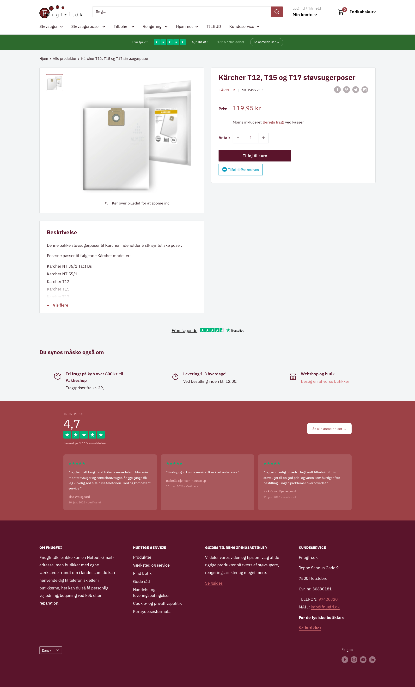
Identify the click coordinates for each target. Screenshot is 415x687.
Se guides (214, 583)
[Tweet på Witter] (355, 89)
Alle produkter (64, 58)
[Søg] (277, 11)
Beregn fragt (273, 121)
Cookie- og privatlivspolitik (157, 603)
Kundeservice (241, 26)
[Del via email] (364, 89)
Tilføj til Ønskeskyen (243, 169)
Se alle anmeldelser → (329, 429)
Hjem (43, 58)
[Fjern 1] (238, 138)
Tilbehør (121, 26)
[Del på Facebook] (337, 89)
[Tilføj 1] (263, 138)
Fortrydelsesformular (152, 611)
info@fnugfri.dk (325, 607)
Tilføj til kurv (255, 155)
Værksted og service (151, 565)
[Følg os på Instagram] (354, 659)
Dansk (46, 650)
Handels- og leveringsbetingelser (151, 592)
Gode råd (141, 581)
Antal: (224, 137)
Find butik (142, 573)
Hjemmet (184, 26)
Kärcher (227, 90)
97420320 (328, 599)
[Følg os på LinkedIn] (372, 659)
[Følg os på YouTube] (363, 659)
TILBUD (214, 26)
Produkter (142, 557)
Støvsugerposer (85, 26)
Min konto (303, 14)
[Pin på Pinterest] (346, 89)
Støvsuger (48, 26)
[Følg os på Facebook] (345, 659)
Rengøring (152, 26)
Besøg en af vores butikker (325, 381)
